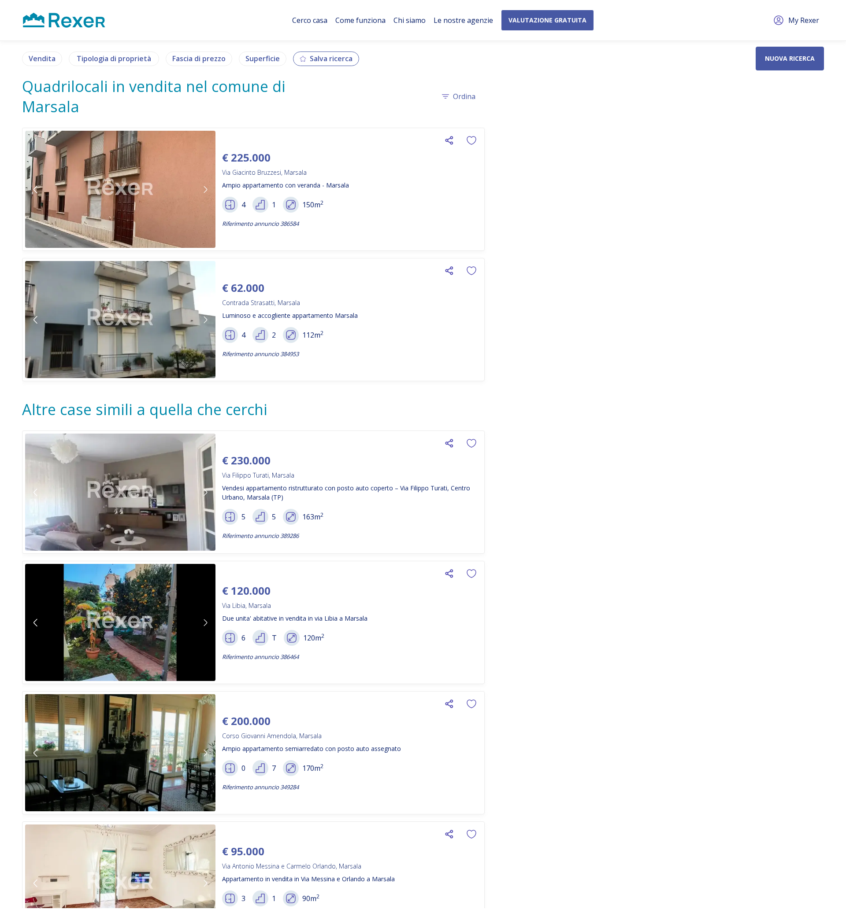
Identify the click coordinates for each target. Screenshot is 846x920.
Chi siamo (409, 20)
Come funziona (360, 20)
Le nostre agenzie (463, 20)
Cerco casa (309, 20)
